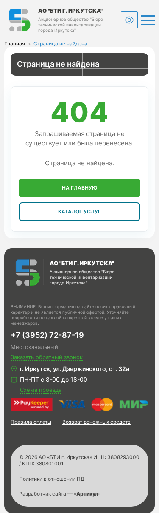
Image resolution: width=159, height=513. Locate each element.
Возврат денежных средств (96, 422)
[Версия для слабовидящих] (129, 19)
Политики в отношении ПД (51, 479)
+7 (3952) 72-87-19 (47, 335)
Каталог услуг (79, 211)
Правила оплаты (31, 422)
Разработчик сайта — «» (59, 493)
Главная (14, 43)
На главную (80, 187)
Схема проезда (40, 389)
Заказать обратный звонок (47, 357)
